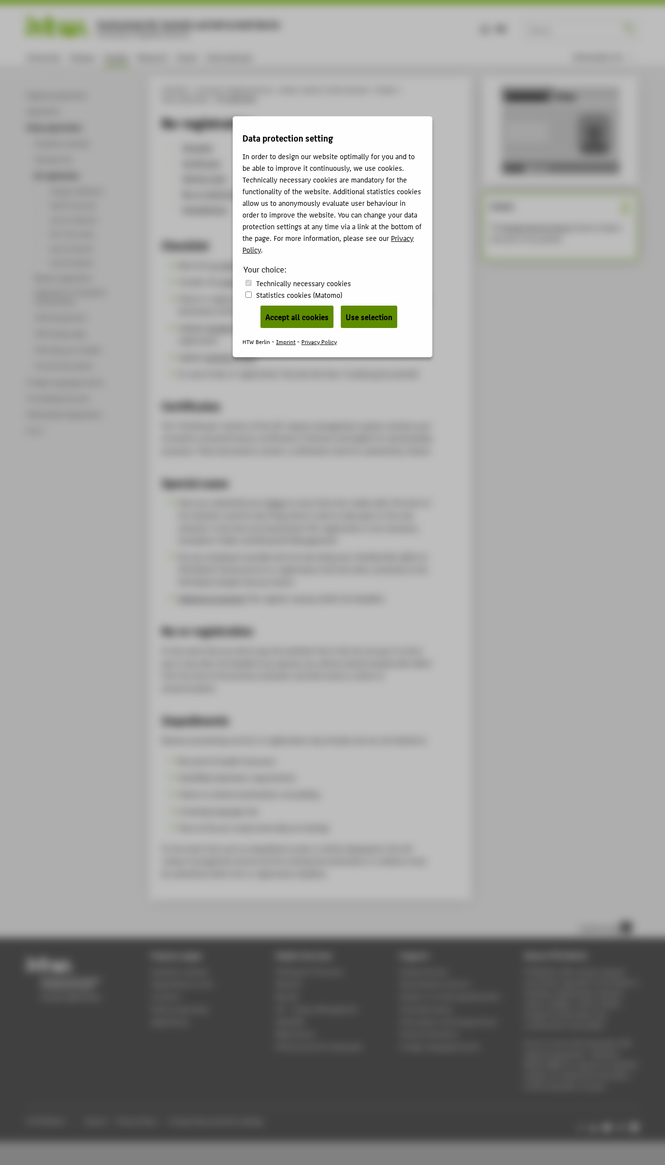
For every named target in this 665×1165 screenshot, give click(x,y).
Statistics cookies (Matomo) (299, 294)
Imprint (286, 341)
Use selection (369, 316)
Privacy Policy (319, 341)
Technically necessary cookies (303, 283)
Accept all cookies (297, 316)
